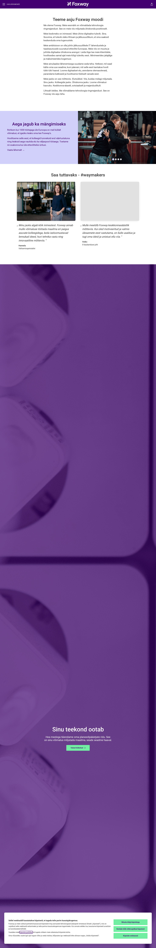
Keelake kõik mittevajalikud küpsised (131, 929)
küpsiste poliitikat (26, 932)
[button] (152, 4)
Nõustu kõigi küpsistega (131, 922)
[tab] (113, 159)
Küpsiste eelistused (130, 936)
